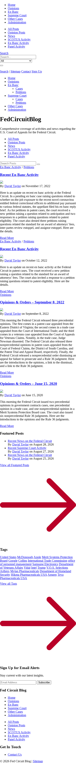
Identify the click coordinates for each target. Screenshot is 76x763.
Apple (37, 557)
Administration (17, 22)
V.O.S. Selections (57, 567)
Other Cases (15, 18)
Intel (34, 567)
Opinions (13, 8)
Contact (26, 71)
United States (8, 557)
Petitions (21, 92)
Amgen (52, 574)
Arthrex (5, 571)
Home (11, 4)
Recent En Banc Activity (19, 175)
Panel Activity (16, 46)
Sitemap (15, 71)
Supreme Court (17, 15)
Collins (22, 560)
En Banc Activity (18, 43)
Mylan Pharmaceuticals (24, 571)
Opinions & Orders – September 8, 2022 (32, 302)
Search (4, 53)
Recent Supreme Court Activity (27, 448)
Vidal (27, 567)
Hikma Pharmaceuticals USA (29, 574)
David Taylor (12, 186)
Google (13, 560)
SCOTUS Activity (19, 39)
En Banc (13, 11)
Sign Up (37, 71)
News (11, 36)
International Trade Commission (47, 560)
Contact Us (15, 754)
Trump (41, 567)
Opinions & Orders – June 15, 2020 (28, 384)
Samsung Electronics (45, 564)
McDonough (25, 557)
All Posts (13, 29)
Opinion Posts (16, 32)
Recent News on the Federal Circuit (30, 441)
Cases (19, 88)
